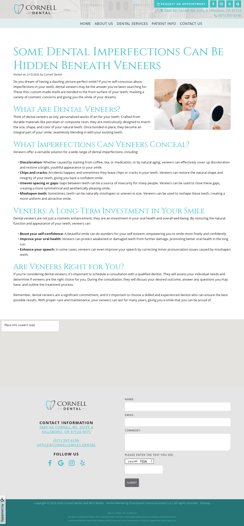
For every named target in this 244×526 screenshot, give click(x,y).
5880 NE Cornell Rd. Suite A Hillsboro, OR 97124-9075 (66, 429)
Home (85, 23)
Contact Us (191, 23)
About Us (104, 23)
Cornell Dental (73, 503)
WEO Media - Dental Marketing (108, 503)
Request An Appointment (183, 4)
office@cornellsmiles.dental (66, 445)
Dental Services (132, 23)
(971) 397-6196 (229, 15)
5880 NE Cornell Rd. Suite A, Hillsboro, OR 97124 (202, 10)
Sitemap (205, 503)
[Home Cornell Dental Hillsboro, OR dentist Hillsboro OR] (35, 9)
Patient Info (164, 23)
